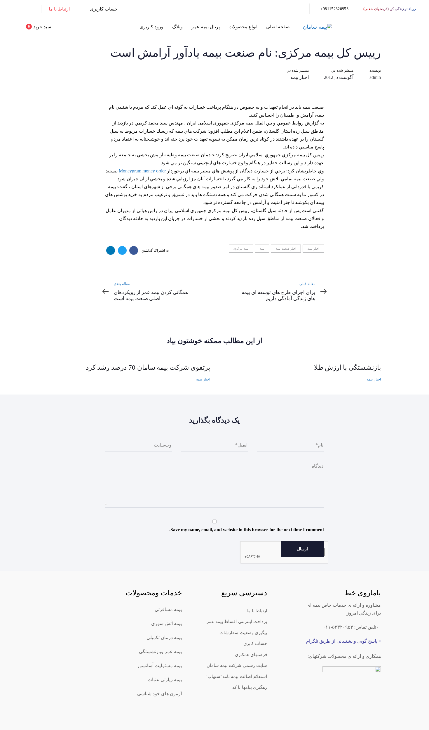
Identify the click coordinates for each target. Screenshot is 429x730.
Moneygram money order (142, 170)
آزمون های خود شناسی (159, 693)
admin (375, 77)
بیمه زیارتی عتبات (165, 679)
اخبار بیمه (299, 77)
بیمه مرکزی (240, 248)
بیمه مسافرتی (168, 609)
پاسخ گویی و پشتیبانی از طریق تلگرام (341, 641)
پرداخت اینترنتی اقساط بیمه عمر (237, 621)
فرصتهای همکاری (251, 654)
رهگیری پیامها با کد (249, 687)
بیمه (261, 248)
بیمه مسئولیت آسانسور (159, 665)
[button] (101, 9)
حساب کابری (255, 643)
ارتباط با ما (257, 610)
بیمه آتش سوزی (166, 623)
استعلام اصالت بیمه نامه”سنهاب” (236, 676)
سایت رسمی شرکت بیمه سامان (237, 665)
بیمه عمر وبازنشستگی (160, 651)
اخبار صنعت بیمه (285, 248)
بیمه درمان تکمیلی (164, 637)
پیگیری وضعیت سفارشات (243, 632)
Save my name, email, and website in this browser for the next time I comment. (246, 529)
